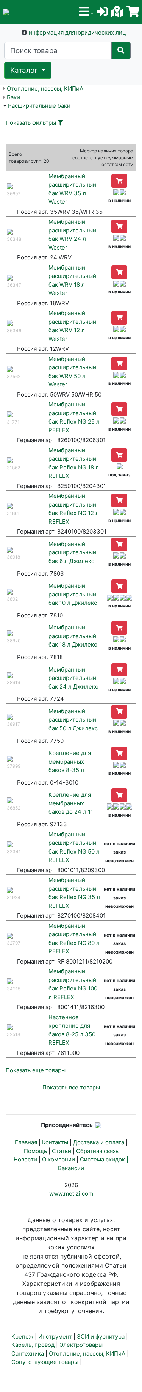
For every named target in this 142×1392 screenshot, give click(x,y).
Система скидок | (104, 1159)
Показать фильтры (31, 122)
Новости (25, 1159)
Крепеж (22, 1336)
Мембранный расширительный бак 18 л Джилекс (72, 636)
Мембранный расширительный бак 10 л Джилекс (72, 594)
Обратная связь (97, 1151)
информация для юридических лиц (77, 32)
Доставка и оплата (98, 1142)
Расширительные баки (39, 105)
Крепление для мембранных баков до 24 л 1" (70, 803)
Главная (26, 1142)
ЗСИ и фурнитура (101, 1336)
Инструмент (55, 1336)
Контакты (55, 1142)
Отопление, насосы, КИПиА (45, 88)
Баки (13, 97)
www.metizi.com (71, 1193)
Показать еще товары (36, 1070)
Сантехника (27, 1353)
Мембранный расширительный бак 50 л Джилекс (73, 720)
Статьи (61, 1151)
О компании (58, 1159)
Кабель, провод (33, 1344)
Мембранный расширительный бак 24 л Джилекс (73, 678)
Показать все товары (71, 1087)
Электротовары (81, 1344)
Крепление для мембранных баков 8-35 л (69, 761)
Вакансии (71, 1168)
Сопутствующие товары (44, 1361)
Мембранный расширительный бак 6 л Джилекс (72, 552)
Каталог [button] (25, 70)
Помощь (35, 1151)
